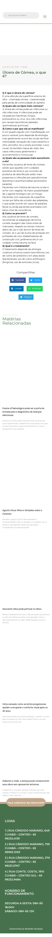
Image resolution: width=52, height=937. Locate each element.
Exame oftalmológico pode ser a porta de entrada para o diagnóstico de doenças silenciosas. (23, 412)
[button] (45, 17)
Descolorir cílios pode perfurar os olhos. (22, 609)
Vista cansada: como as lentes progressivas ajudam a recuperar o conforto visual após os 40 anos (25, 707)
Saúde (24, 67)
